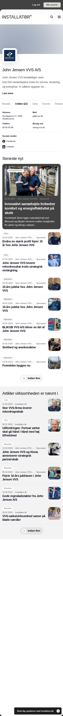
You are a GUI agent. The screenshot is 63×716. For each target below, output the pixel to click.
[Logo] (17, 17)
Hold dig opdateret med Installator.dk (35, 711)
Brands (6, 104)
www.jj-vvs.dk (39, 127)
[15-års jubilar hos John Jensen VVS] (31, 285)
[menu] (59, 17)
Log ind (36, 5)
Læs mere (7, 93)
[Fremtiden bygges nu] (31, 362)
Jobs (35, 104)
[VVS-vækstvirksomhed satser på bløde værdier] (31, 514)
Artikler (21, 104)
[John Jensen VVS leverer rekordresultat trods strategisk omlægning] (31, 263)
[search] (51, 17)
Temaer (59, 104)
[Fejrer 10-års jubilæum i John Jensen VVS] (31, 474)
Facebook (11, 141)
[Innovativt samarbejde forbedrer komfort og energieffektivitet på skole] (31, 196)
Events (46, 104)
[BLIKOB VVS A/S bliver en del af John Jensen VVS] (31, 325)
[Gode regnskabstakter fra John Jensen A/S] (31, 494)
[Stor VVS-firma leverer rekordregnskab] (31, 406)
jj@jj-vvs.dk (38, 116)
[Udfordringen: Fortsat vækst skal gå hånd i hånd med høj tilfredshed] (31, 428)
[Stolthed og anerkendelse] (31, 344)
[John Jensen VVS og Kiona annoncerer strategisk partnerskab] (31, 452)
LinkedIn (10, 146)
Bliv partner (52, 5)
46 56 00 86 (7, 127)
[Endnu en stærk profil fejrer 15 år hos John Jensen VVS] (31, 239)
